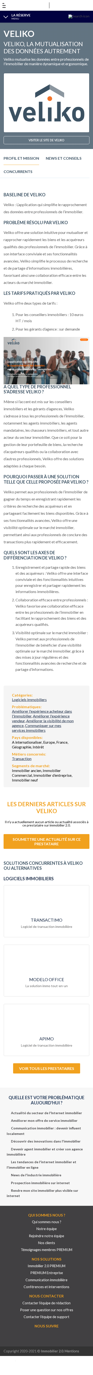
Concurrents (18, 171)
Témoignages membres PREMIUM (46, 1250)
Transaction (21, 758)
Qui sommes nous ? (46, 1222)
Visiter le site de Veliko (46, 140)
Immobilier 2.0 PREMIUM (46, 1266)
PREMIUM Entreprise (46, 1273)
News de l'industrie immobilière (36, 1175)
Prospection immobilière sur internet (40, 1183)
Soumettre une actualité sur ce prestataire (47, 841)
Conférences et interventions (46, 1287)
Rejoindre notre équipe (46, 1236)
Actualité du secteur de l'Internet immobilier (46, 1113)
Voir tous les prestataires (46, 1068)
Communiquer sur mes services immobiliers (36, 727)
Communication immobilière (46, 1280)
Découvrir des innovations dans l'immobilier (46, 1141)
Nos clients (46, 1243)
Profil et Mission (21, 158)
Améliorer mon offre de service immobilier (44, 1120)
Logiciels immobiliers (29, 699)
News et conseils (64, 158)
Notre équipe (46, 1229)
